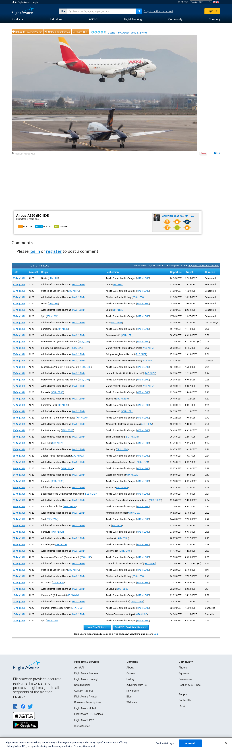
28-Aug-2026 (19, 341)
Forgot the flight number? (158, 11)
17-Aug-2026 (19, 620)
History (130, 679)
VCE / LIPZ (84, 341)
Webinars (132, 702)
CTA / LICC (77, 608)
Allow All (190, 743)
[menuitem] (17, 19)
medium (19, 154)
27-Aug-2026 (19, 386)
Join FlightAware (21, 2)
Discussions (185, 679)
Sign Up (212, 11)
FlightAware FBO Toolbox (88, 713)
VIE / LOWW (73, 595)
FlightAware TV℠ (84, 720)
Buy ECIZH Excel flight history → (130, 627)
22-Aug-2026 (19, 513)
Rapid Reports (82, 685)
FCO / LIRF (86, 367)
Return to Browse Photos (28, 31)
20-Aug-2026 (19, 563)
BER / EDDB (67, 430)
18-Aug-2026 (19, 608)
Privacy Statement (84, 746)
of (43, 226)
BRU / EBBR (57, 392)
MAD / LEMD (143, 278)
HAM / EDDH (57, 532)
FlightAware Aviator (85, 696)
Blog (129, 696)
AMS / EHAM (69, 506)
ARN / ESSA (67, 468)
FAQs (182, 706)
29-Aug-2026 (19, 310)
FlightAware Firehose (86, 673)
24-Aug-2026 (19, 468)
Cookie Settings (165, 743)
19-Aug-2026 (19, 589)
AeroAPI (79, 667)
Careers (131, 673)
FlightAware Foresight (86, 679)
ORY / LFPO (57, 443)
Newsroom (133, 690)
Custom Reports (83, 690)
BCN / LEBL (62, 329)
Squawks (184, 673)
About (130, 667)
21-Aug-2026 (19, 538)
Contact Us (185, 700)
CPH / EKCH (61, 544)
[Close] (226, 743)
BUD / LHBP (91, 494)
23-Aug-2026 (19, 487)
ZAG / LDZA (78, 456)
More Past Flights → (97, 627)
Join (156, 634)
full (33, 154)
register (54, 251)
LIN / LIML (53, 278)
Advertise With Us (137, 685)
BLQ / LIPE (77, 348)
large (27, 154)
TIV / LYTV (52, 519)
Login (35, 2)
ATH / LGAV (82, 417)
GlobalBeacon (82, 726)
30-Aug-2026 (19, 278)
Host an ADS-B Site (190, 685)
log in (35, 251)
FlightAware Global (85, 708)
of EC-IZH (25, 226)
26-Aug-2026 (19, 411)
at (61, 226)
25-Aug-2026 (19, 437)
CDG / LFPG (73, 291)
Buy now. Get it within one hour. (203, 265)
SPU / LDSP (52, 316)
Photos (183, 667)
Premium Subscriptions (87, 702)
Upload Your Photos (59, 31)
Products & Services (86, 661)
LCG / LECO (58, 582)
